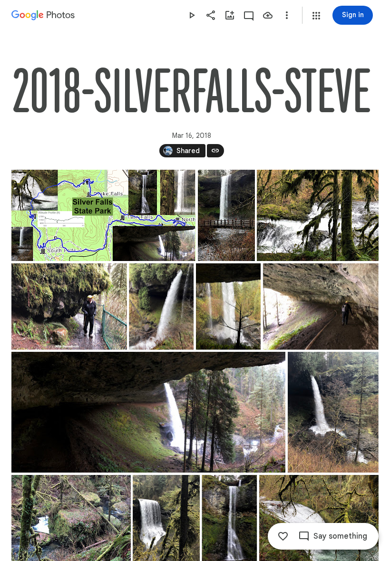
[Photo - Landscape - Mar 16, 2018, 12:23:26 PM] (69, 306)
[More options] (286, 15)
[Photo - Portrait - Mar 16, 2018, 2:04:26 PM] (226, 215)
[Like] (282, 536)
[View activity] (248, 15)
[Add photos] (229, 15)
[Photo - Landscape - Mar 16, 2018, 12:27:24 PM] (321, 306)
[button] (316, 15)
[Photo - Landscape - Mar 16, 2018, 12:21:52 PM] (318, 215)
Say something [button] (340, 536)
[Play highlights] (191, 15)
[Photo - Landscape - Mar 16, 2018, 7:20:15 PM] (103, 215)
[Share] (210, 15)
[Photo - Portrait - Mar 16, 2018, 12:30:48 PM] (333, 412)
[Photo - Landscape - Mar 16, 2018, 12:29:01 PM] (148, 412)
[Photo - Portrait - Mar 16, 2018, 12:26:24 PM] (161, 306)
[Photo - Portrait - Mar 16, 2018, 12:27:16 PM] (228, 306)
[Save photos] (267, 15)
